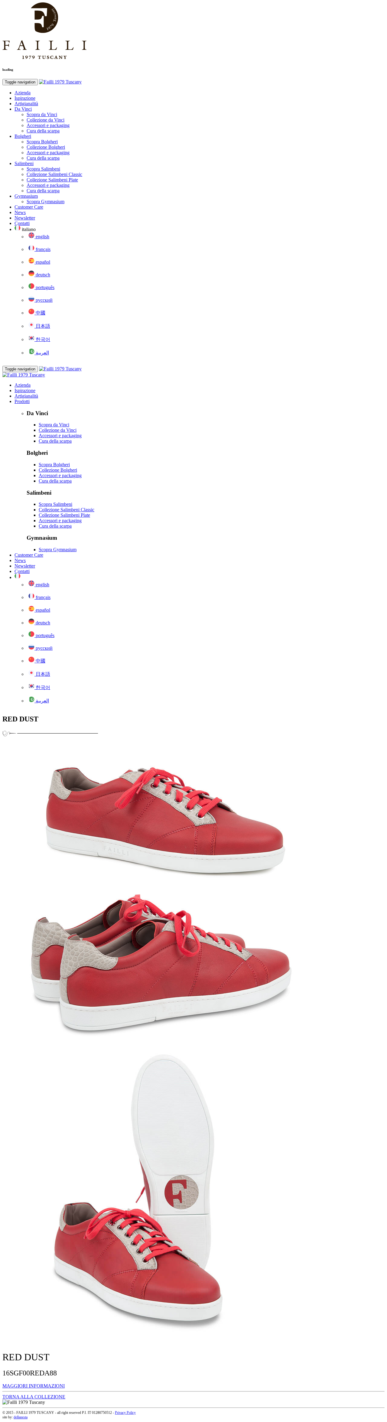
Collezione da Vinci (45, 119)
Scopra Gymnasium (45, 201)
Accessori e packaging (48, 125)
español (42, 262)
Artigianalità (26, 103)
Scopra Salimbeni (43, 168)
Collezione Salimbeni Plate (52, 179)
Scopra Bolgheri (42, 141)
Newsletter (25, 217)
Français (42, 249)
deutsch (42, 274)
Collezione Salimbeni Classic (54, 174)
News (20, 212)
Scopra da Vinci (42, 114)
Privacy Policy (125, 1413)
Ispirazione (25, 98)
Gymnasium (26, 196)
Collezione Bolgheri (46, 147)
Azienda (23, 92)
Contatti (22, 223)
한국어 (42, 339)
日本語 (42, 326)
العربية (41, 352)
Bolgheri (23, 136)
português (44, 287)
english (41, 236)
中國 (39, 312)
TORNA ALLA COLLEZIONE (33, 1396)
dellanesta (21, 1417)
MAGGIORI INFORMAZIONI (33, 1385)
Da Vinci (23, 109)
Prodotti (22, 401)
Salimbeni (24, 163)
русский (43, 300)
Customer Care (29, 207)
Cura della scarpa (43, 130)
